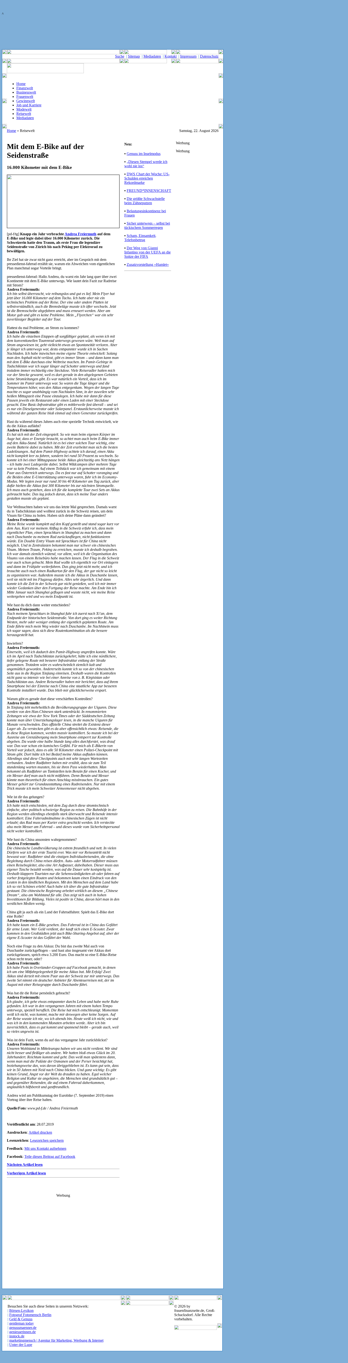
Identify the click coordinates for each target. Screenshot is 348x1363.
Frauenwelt (24, 97)
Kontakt (171, 56)
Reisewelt (23, 114)
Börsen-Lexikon (21, 1311)
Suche (119, 56)
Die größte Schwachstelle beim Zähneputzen (144, 201)
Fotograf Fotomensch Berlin (30, 1315)
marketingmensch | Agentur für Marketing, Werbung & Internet (56, 1340)
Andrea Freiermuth (80, 234)
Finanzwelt (24, 88)
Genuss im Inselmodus (144, 154)
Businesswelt (26, 92)
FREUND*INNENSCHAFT (149, 191)
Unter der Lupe (20, 1345)
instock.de (16, 1336)
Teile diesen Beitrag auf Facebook (49, 1157)
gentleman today (21, 1323)
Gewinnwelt (25, 101)
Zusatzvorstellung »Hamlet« (148, 265)
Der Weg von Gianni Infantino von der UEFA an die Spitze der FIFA (147, 252)
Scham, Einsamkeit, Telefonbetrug (140, 238)
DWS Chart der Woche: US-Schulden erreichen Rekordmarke (147, 178)
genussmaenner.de (22, 1328)
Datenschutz (209, 56)
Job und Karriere (28, 105)
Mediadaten (152, 56)
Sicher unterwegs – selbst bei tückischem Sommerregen (147, 225)
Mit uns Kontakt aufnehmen (45, 1148)
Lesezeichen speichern (47, 1140)
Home (21, 84)
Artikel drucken (40, 1132)
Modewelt (23, 109)
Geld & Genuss (20, 1319)
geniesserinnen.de (22, 1332)
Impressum (188, 56)
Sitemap (134, 56)
